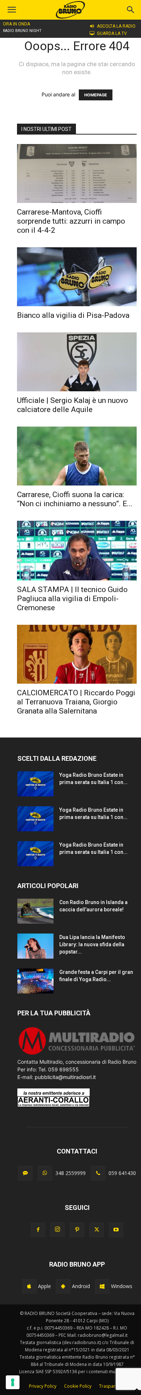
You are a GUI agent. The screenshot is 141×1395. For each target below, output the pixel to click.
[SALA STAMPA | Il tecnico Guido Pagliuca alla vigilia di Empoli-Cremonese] (77, 550)
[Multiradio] (77, 1054)
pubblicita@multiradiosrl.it (65, 1077)
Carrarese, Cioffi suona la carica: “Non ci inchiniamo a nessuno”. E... (74, 499)
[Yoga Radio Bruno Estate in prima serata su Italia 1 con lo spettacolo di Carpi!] (35, 783)
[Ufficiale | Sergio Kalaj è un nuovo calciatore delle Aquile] (77, 361)
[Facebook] (38, 1230)
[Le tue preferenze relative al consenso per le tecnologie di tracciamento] (13, 1382)
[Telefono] (98, 1173)
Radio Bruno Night (22, 30)
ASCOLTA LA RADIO (116, 26)
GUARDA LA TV (112, 33)
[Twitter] (96, 1230)
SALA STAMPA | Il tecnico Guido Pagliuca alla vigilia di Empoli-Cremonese (72, 598)
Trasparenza (112, 1386)
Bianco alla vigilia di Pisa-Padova (73, 315)
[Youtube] (116, 1230)
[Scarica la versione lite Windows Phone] (102, 1286)
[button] (131, 10)
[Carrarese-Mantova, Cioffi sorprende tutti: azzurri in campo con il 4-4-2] (77, 173)
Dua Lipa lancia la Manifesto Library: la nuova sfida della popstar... (92, 944)
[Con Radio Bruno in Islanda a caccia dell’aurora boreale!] (35, 911)
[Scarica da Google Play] (63, 1286)
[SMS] (25, 1173)
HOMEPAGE (95, 94)
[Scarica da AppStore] (29, 1286)
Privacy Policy (42, 1386)
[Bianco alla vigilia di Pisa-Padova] (77, 276)
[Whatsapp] (45, 1173)
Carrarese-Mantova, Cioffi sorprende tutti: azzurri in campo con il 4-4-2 (71, 221)
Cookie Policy (77, 1386)
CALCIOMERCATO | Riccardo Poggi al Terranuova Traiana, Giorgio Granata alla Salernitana (76, 701)
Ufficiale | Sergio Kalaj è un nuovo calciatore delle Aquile (72, 405)
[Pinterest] (77, 1230)
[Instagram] (57, 1229)
